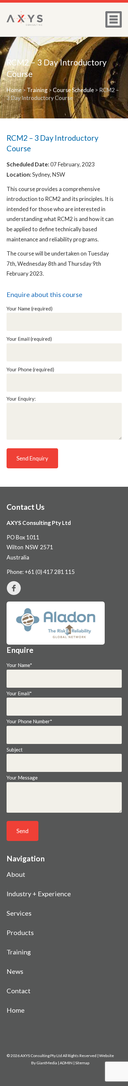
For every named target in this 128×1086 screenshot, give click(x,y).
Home (14, 89)
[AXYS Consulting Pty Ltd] (25, 18)
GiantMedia (46, 1062)
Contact (19, 991)
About (16, 874)
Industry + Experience (39, 894)
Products (20, 932)
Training (37, 89)
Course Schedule (73, 89)
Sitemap (82, 1062)
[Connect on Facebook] (64, 588)
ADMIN (66, 1062)
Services (19, 913)
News (15, 971)
